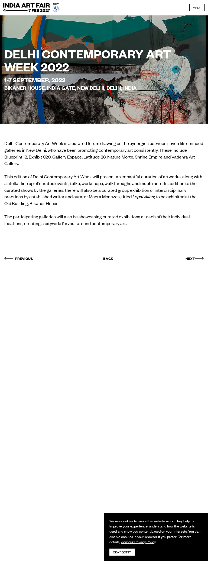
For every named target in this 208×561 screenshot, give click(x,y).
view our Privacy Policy (138, 541)
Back (108, 258)
